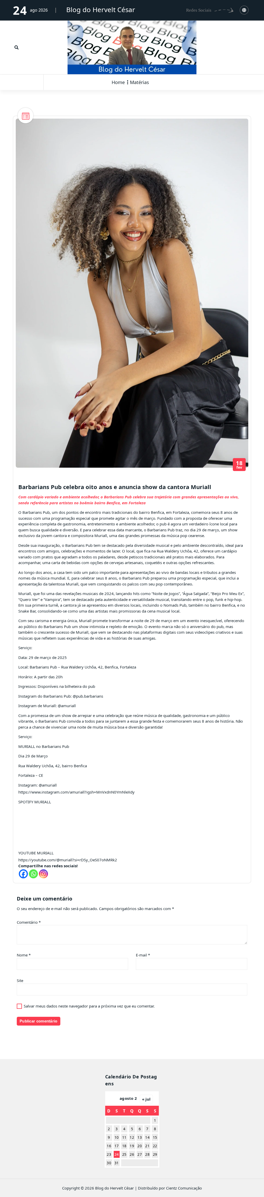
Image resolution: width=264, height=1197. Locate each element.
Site (20, 980)
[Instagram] (43, 873)
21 (147, 1145)
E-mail (143, 954)
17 (116, 1145)
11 (124, 1137)
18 (124, 1145)
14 (147, 1137)
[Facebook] (23, 873)
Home (118, 82)
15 (155, 1137)
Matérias (139, 82)
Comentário (29, 922)
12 (132, 1137)
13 (139, 1137)
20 (139, 1145)
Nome (24, 954)
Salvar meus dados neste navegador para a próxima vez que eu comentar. (89, 1006)
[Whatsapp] (33, 873)
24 (116, 1154)
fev (239, 465)
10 (116, 1137)
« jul (146, 1099)
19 (132, 1145)
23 (109, 1154)
